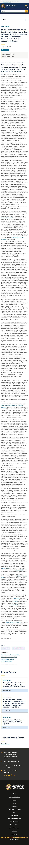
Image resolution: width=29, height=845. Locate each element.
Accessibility (14, 806)
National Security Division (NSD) (9, 657)
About (14, 793)
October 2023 (14, 605)
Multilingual (14, 831)
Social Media (6, 772)
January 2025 (5, 568)
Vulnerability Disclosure (14, 827)
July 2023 (15, 601)
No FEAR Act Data (14, 821)
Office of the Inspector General (14, 818)
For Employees (14, 815)
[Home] (9, 7)
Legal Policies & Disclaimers (14, 809)
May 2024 (18, 576)
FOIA (14, 803)
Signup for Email (9, 770)
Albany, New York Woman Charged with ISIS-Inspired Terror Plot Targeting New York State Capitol (14, 685)
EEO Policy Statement (14, 824)
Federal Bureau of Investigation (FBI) (10, 654)
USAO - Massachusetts (6, 661)
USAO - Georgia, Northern (7, 659)
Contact (14, 839)
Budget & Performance (14, 797)
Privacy (14, 812)
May (16, 598)
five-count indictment (6, 218)
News (4, 19)
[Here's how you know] (14, 1)
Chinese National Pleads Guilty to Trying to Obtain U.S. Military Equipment (13, 722)
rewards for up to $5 (13, 622)
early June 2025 (19, 570)
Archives (14, 800)
